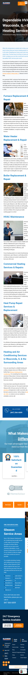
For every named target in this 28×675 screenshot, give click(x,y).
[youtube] (9, 662)
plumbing (6, 390)
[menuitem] (17, 644)
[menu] (26, 2)
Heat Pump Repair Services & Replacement (13, 307)
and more (17, 587)
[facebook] (4, 662)
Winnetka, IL (18, 585)
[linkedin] (6, 662)
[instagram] (6, 665)
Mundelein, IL (8, 583)
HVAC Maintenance (14, 216)
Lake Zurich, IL (18, 576)
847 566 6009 (10, 602)
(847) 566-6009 (16, 412)
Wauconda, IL (18, 583)
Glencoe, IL (8, 590)
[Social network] (4, 665)
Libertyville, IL (8, 580)
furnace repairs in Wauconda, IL (11, 73)
